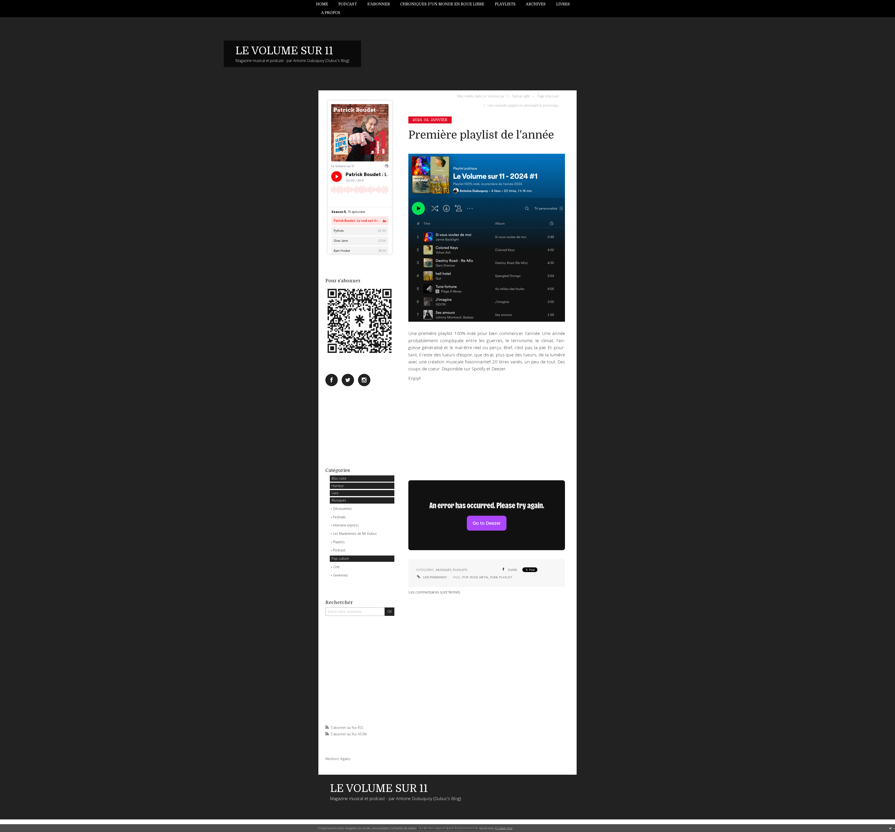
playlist (505, 577)
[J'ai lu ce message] (890, 828)
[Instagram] (364, 380)
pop (465, 577)
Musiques (339, 500)
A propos (330, 13)
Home (322, 4)
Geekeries (340, 575)
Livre (335, 493)
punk (494, 577)
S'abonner (378, 4)
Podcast (347, 4)
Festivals (339, 517)
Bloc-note (339, 478)
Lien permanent (434, 577)
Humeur (338, 486)
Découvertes (342, 508)
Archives (536, 4)
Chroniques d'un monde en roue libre (442, 4)
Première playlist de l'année (481, 135)
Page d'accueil (548, 96)
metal (484, 577)
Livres (563, 4)
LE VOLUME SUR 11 (284, 51)
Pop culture (340, 558)
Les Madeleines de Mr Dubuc (355, 533)
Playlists (505, 4)
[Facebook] (331, 380)
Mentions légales (338, 759)
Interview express (346, 525)
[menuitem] (324, 4)
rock (474, 577)
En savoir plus (503, 828)
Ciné (336, 567)
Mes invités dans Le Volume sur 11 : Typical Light (493, 96)
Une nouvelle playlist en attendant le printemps (523, 105)
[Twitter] (348, 380)
